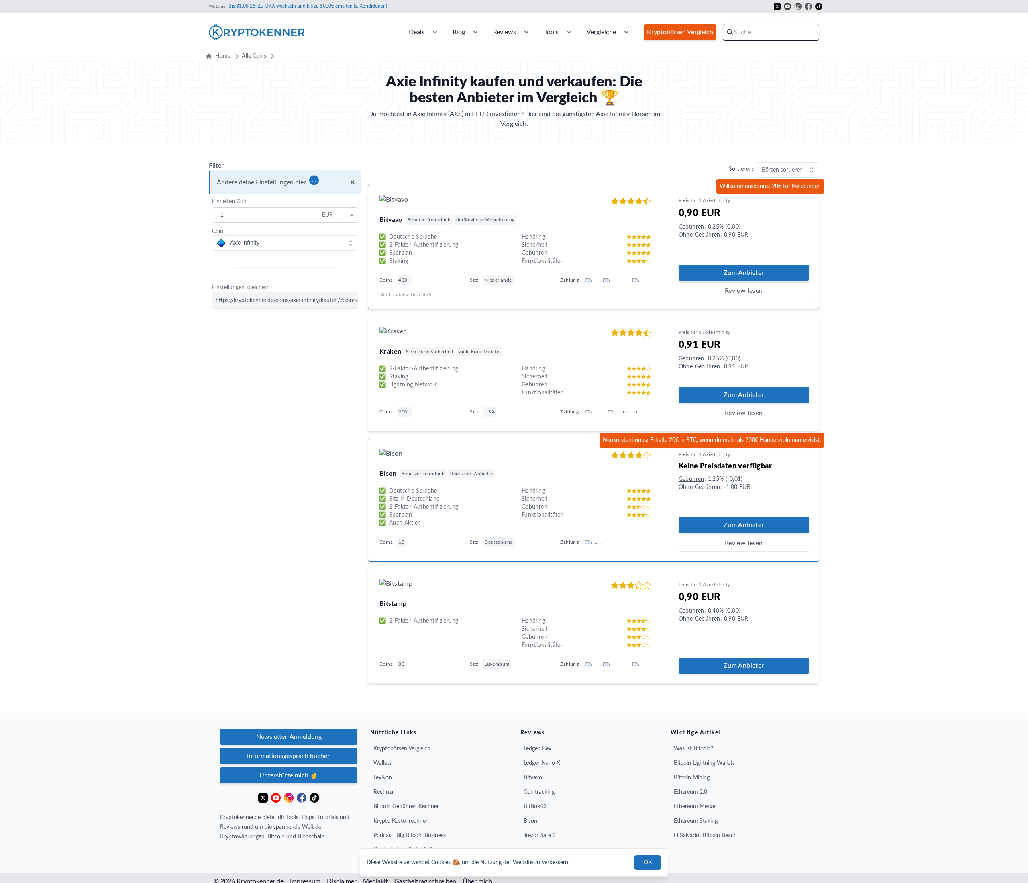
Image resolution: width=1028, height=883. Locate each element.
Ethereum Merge (694, 806)
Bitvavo (533, 778)
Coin (217, 231)
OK (648, 862)
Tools (551, 32)
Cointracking (539, 792)
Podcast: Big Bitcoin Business (409, 835)
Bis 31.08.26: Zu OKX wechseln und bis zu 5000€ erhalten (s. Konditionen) (307, 6)
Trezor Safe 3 (540, 835)
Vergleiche (601, 32)
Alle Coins (254, 56)
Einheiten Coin (230, 201)
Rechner (383, 792)
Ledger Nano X (542, 763)
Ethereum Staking (696, 821)
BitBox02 (535, 806)
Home (222, 56)
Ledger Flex (537, 749)
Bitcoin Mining (692, 778)
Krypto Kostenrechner (400, 821)
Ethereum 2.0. (691, 792)
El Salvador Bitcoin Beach (705, 835)
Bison (530, 821)
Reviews (504, 32)
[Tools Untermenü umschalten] (569, 32)
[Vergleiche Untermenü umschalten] (626, 32)
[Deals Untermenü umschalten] (435, 32)
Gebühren (691, 227)
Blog (459, 32)
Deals (416, 32)
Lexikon (382, 778)
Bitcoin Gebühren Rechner (406, 806)
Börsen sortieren (782, 170)
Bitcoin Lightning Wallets (704, 763)
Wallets (382, 763)
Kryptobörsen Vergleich (401, 749)
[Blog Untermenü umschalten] (475, 32)
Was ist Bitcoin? (693, 749)
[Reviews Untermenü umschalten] (526, 32)
